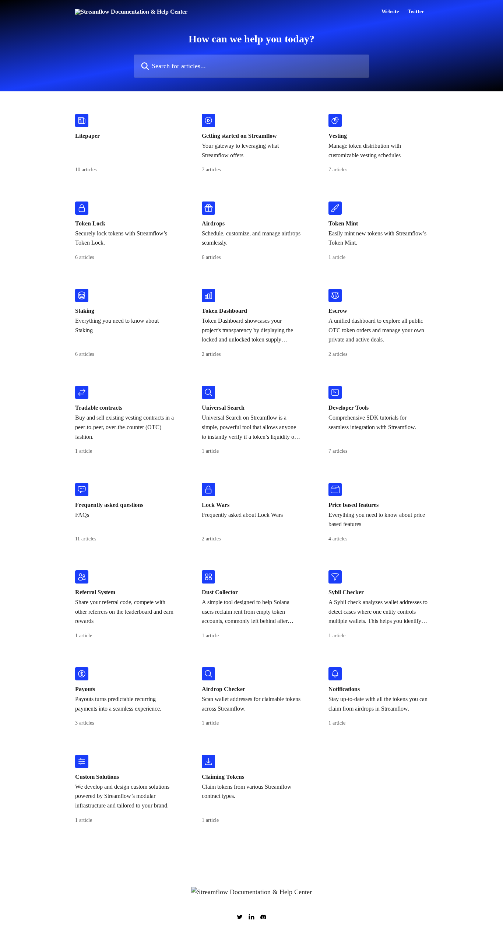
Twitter (416, 11)
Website (390, 11)
